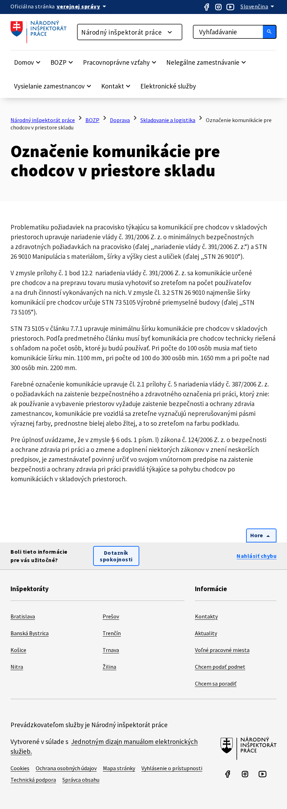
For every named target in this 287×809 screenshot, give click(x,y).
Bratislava (22, 616)
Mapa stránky (119, 768)
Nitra (16, 666)
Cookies (19, 768)
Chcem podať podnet (220, 666)
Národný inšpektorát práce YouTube (230, 7)
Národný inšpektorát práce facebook (206, 7)
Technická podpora (33, 779)
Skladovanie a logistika (167, 119)
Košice (18, 649)
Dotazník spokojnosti (116, 556)
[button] (28, 62)
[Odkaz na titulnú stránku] (42, 41)
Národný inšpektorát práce (121, 32)
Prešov (111, 616)
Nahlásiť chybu (256, 555)
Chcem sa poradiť (216, 683)
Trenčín (112, 633)
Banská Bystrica (29, 633)
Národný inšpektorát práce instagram (218, 7)
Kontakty (206, 616)
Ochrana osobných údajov (66, 768)
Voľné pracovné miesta (222, 649)
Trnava (111, 649)
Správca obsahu (80, 779)
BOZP (92, 119)
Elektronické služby (168, 86)
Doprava (120, 119)
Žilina (109, 666)
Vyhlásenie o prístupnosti (171, 768)
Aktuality (206, 633)
